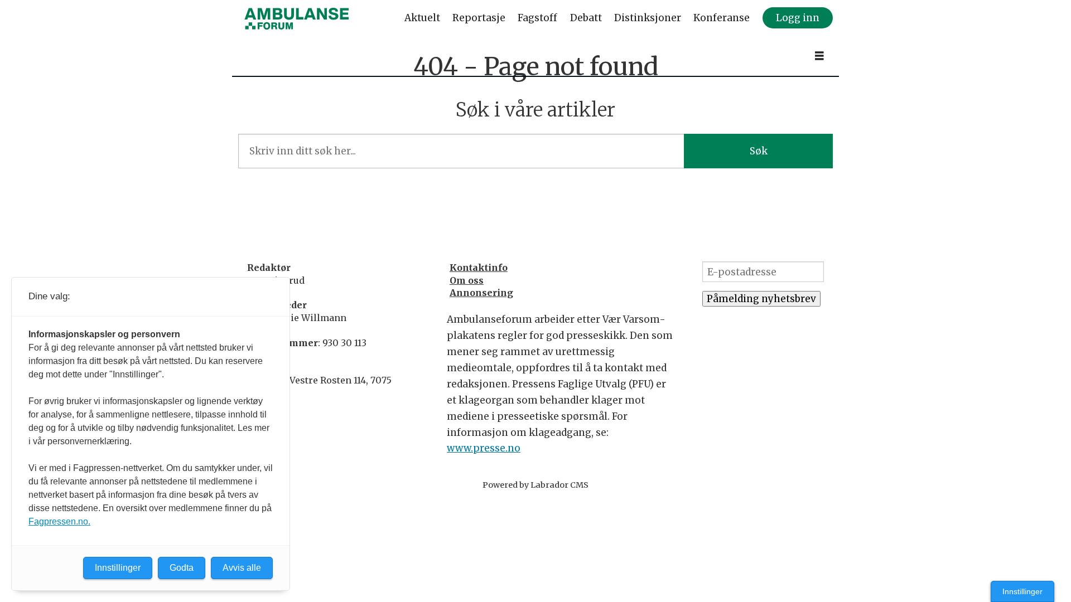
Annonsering (481, 292)
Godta (182, 567)
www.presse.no (483, 448)
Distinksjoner (647, 18)
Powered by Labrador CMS (535, 485)
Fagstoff (537, 18)
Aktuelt (422, 18)
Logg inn (797, 18)
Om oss (467, 280)
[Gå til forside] (297, 18)
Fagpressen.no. (59, 521)
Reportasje (478, 18)
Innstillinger (1022, 591)
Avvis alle (242, 567)
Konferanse (721, 18)
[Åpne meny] (819, 56)
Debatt (586, 18)
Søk (759, 151)
